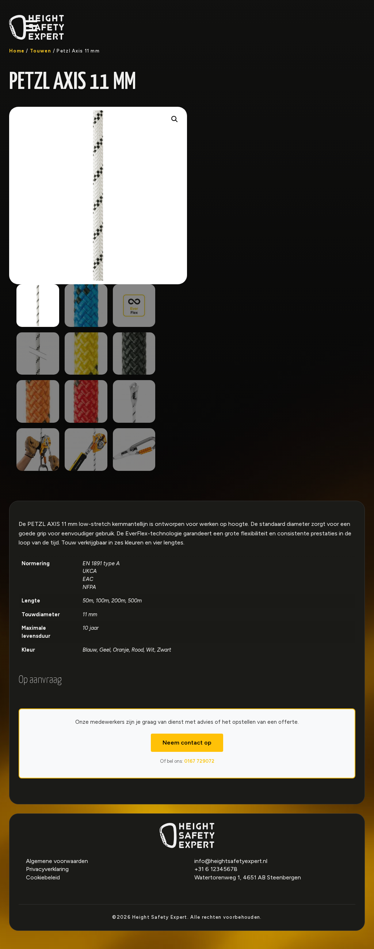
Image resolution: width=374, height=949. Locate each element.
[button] (174, 119)
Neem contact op (187, 742)
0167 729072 (199, 761)
